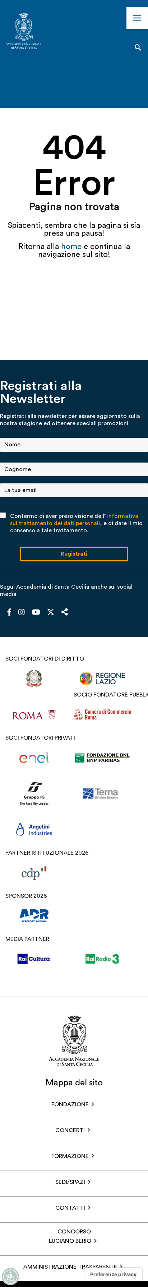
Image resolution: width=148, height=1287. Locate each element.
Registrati (74, 554)
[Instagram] (21, 613)
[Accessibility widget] (10, 1276)
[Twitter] (50, 614)
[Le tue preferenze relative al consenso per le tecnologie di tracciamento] (113, 1274)
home (72, 246)
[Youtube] (36, 613)
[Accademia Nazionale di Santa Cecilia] (23, 31)
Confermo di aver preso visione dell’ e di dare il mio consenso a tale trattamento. (76, 523)
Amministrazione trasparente (70, 1267)
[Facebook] (9, 613)
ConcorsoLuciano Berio (70, 1236)
